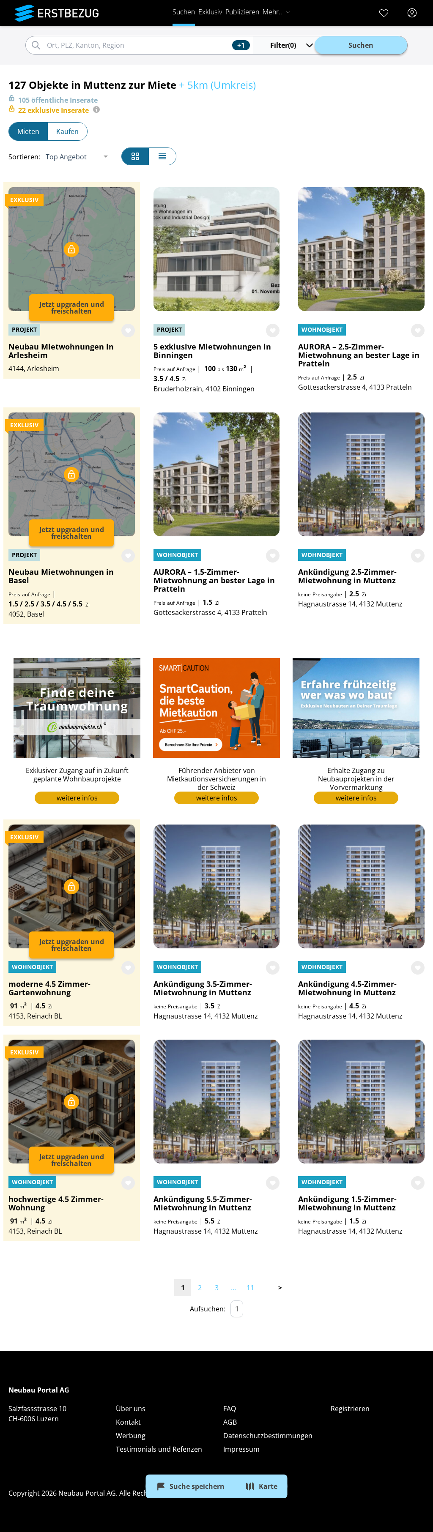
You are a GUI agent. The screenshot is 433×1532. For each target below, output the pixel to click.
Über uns (130, 1408)
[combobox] (138, 45)
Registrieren (350, 1408)
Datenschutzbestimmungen (267, 1435)
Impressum (241, 1449)
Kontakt (128, 1422)
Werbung (130, 1435)
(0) (283, 45)
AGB (230, 1422)
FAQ (229, 1408)
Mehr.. (272, 11)
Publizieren (242, 11)
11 (250, 1287)
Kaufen (67, 131)
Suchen (184, 11)
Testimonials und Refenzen (159, 1449)
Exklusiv (210, 11)
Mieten (28, 131)
